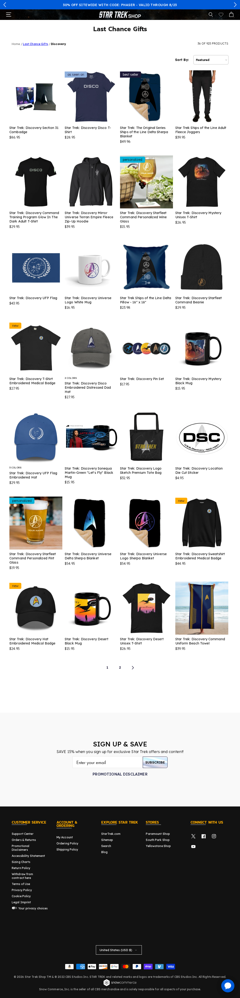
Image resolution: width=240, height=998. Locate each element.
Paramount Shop (158, 834)
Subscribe (155, 762)
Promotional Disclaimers (20, 847)
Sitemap (107, 840)
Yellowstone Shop (158, 846)
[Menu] (9, 14)
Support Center (23, 834)
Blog (104, 852)
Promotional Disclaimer (120, 774)
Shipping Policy (67, 849)
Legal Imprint (21, 902)
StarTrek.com (110, 834)
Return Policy (21, 868)
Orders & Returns (24, 840)
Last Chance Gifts (35, 44)
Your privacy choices (33, 908)
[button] (5, 4)
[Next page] (133, 668)
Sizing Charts (21, 862)
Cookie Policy (21, 896)
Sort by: (182, 60)
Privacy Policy (22, 890)
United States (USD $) (116, 950)
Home (16, 44)
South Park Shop (158, 840)
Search (106, 846)
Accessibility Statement (28, 856)
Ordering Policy (67, 843)
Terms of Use (21, 884)
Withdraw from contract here (22, 876)
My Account (64, 837)
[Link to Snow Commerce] (120, 985)
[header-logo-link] (120, 14)
